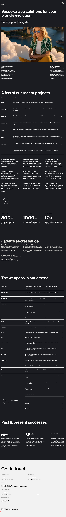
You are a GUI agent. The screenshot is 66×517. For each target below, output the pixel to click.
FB (4, 501)
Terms (2, 508)
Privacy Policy (6, 508)
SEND (38, 494)
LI (1, 501)
